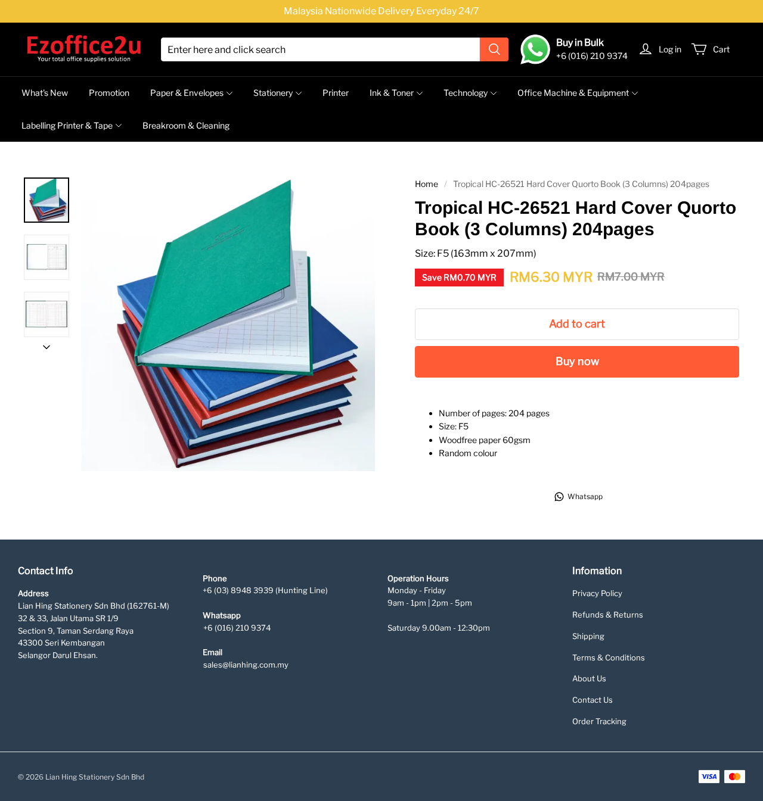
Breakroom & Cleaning (185, 125)
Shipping (588, 636)
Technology (465, 93)
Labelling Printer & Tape (67, 125)
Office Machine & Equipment (573, 93)
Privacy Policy (597, 593)
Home (426, 184)
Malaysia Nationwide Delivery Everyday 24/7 (381, 11)
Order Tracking (599, 721)
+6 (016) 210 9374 (237, 627)
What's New (44, 93)
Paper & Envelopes (187, 93)
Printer (335, 93)
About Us (589, 678)
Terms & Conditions (608, 657)
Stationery (273, 93)
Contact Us (592, 700)
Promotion (109, 93)
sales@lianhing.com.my (246, 664)
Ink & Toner (392, 93)
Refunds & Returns (607, 614)
